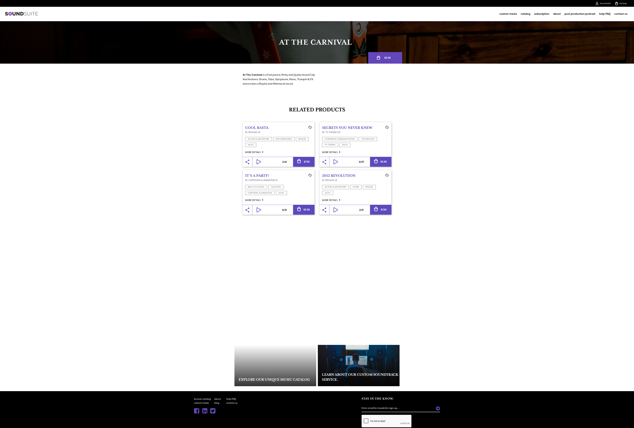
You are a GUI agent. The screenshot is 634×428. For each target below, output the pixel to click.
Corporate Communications (340, 139)
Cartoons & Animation (260, 193)
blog (216, 403)
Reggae (302, 139)
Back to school (256, 187)
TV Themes (330, 145)
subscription (541, 13)
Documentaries (284, 139)
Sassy (251, 145)
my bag (623, 3)
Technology (367, 139)
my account (605, 3)
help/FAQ (605, 13)
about (557, 13)
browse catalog (202, 399)
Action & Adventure (258, 139)
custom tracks (508, 13)
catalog (525, 13)
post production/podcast (579, 13)
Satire (356, 187)
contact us (620, 13)
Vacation (276, 187)
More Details (253, 152)
